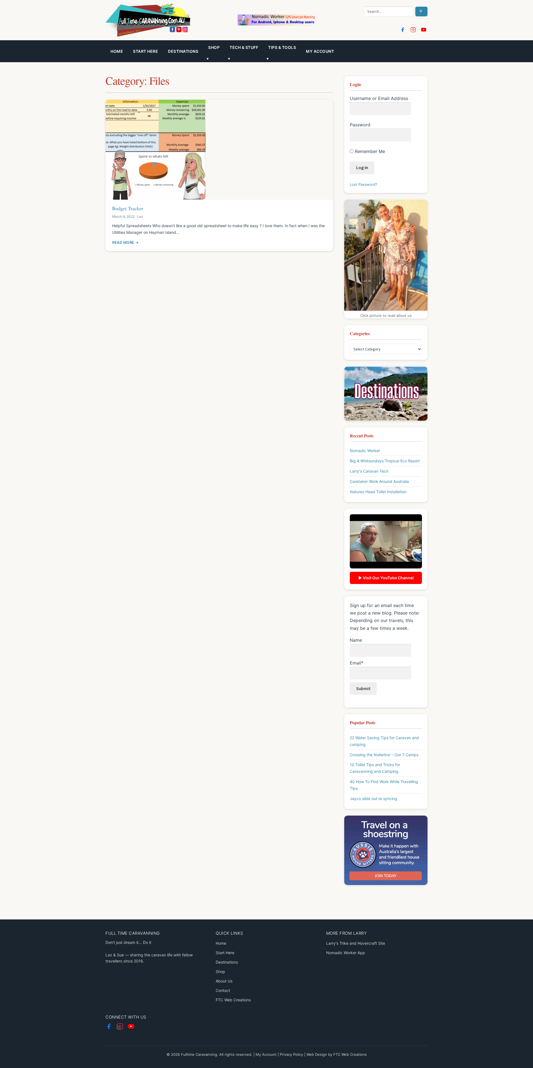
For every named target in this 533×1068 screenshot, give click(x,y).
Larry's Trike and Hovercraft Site (355, 943)
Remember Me (369, 151)
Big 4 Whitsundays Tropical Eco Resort (385, 460)
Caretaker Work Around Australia (379, 481)
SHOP (214, 47)
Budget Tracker (127, 208)
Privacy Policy (291, 1054)
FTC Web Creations (233, 999)
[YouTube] (424, 30)
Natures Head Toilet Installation (378, 491)
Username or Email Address (379, 98)
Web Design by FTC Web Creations (336, 1054)
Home (116, 51)
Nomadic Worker (365, 450)
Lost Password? (363, 184)
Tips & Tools (282, 47)
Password (360, 124)
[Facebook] (402, 30)
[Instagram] (413, 30)
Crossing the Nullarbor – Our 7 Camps (384, 754)
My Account (266, 1054)
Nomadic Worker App (345, 952)
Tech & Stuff (244, 47)
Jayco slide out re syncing (373, 798)
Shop (220, 971)
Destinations (183, 51)
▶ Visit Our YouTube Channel (386, 577)
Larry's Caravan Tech (369, 471)
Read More (123, 242)
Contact (223, 990)
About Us (224, 981)
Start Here (145, 51)
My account (320, 51)
